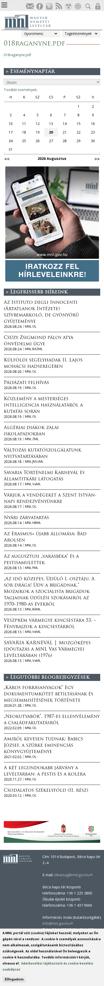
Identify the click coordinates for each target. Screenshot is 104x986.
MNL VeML (33, 631)
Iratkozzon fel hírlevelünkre (29, 6)
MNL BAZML (34, 349)
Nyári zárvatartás (26, 518)
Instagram (49, 6)
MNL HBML (33, 522)
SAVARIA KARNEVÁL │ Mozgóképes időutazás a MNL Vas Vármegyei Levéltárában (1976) (47, 649)
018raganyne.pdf (17, 54)
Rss (58, 6)
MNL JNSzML (34, 461)
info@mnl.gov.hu (57, 923)
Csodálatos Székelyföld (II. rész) (46, 790)
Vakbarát (68, 6)
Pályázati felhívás (26, 383)
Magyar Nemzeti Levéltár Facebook (39, 6)
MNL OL (30, 326)
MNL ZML (32, 439)
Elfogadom (14, 979)
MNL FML (31, 567)
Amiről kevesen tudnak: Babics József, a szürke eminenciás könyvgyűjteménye (43, 745)
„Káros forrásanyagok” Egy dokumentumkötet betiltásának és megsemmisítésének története (48, 694)
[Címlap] (30, 21)
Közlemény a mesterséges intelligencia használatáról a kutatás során (43, 405)
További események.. (21, 89)
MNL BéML (33, 609)
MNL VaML (33, 484)
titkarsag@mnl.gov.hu (72, 874)
